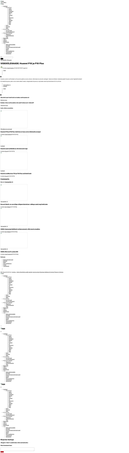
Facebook (11, 11)
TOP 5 (4, 39)
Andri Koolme (10, 68)
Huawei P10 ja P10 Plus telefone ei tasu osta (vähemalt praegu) (21, 132)
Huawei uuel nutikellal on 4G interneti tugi (14, 148)
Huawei (10, 15)
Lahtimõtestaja (10, 35)
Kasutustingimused (8, 259)
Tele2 (10, 21)
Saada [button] (2, 451)
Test (7, 37)
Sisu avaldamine (10, 51)
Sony (10, 19)
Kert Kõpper (8, 207)
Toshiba (10, 20)
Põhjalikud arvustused (6, 129)
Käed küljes (6, 42)
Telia (10, 24)
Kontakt (8, 46)
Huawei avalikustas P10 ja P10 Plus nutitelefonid (16, 173)
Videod (5, 40)
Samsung (11, 17)
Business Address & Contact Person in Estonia (51, 272)
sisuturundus (36, 272)
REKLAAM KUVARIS (10, 44)
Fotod (7, 48)
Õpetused (5, 38)
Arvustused (9, 30)
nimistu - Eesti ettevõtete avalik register (22, 272)
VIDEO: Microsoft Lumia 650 (9, 251)
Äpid (7, 28)
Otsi (2, 58)
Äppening (8, 34)
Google (10, 12)
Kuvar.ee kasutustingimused (13, 47)
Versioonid (8, 53)
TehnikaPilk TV (4, 60)
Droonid (8, 26)
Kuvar (6, 151)
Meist (7, 49)
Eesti (7, 25)
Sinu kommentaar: (6, 445)
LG (9, 16)
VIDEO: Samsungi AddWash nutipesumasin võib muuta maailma (20, 229)
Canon (10, 10)
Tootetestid (9, 52)
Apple (10, 8)
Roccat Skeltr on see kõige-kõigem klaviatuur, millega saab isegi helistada (24, 204)
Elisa (10, 23)
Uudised (5, 6)
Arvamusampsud (10, 31)
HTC (10, 14)
